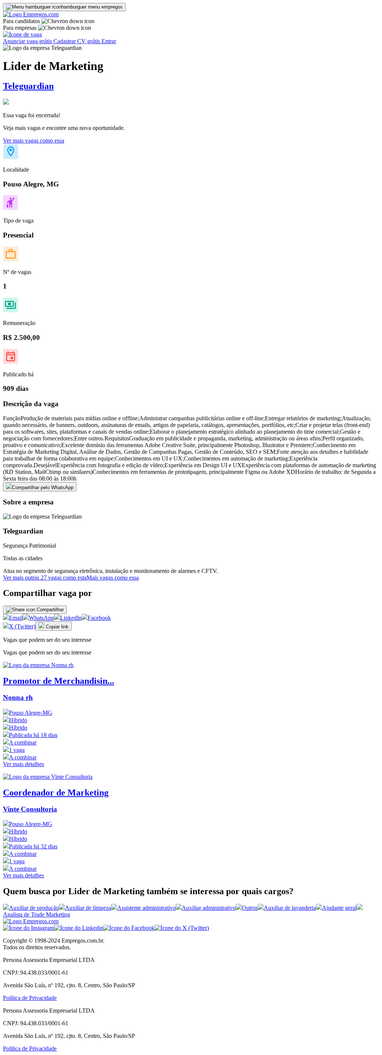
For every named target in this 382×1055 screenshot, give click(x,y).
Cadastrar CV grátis (77, 41)
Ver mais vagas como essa (33, 140)
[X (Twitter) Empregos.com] (181, 928)
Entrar (108, 41)
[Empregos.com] (31, 14)
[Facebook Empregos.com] (128, 928)
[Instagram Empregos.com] (28, 928)
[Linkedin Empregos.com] (78, 928)
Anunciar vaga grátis (28, 41)
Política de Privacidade (30, 998)
